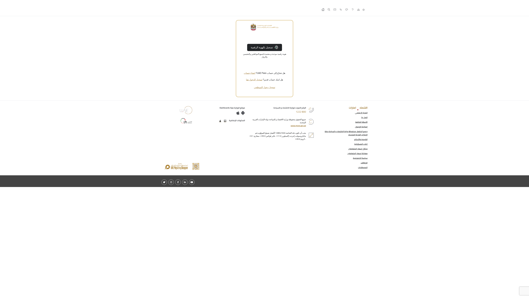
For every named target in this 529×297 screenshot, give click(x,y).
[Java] (220, 121)
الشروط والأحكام (361, 139)
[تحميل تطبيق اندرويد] (243, 113)
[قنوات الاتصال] (347, 9)
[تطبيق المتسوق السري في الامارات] (182, 166)
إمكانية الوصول (361, 127)
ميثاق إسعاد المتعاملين (358, 149)
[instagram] (171, 182)
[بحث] (329, 9)
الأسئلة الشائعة (361, 122)
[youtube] (192, 182)
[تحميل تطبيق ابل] (238, 113)
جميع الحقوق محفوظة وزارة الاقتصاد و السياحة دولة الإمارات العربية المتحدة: (346, 133)
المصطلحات (363, 167)
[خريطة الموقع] (359, 9)
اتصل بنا (364, 117)
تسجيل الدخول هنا (254, 79)
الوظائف (364, 163)
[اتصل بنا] (335, 9)
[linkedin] (185, 182)
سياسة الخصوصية (360, 158)
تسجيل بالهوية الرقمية (262, 47)
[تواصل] (186, 121)
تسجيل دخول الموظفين (264, 87)
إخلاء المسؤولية (361, 144)
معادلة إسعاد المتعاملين (357, 153)
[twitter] (164, 182)
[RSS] (341, 9)
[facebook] (178, 182)
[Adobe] (225, 121)
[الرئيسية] (323, 9)
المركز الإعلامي (361, 113)
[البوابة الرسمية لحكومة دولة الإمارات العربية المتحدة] (186, 110)
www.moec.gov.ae (298, 125)
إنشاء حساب (249, 73)
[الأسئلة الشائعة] (353, 9)
